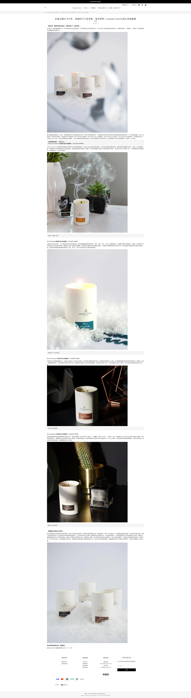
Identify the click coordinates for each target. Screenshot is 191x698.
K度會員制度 (64, 663)
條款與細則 (85, 665)
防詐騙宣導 (85, 667)
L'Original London (77, 8)
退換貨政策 (85, 663)
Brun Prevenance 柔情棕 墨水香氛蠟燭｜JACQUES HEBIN (63, 358)
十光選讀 (110, 8)
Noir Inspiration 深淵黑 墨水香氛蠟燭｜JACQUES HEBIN (62, 434)
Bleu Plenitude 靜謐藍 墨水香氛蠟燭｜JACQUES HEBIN (62, 241)
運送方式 (85, 661)
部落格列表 (50, 12)
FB (65, 648)
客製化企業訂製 (102, 8)
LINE (71, 648)
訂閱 (126, 670)
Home (46, 12)
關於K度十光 (117, 8)
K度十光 (86, 8)
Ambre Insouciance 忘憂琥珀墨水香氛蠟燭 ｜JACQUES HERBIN (65, 143)
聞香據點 (93, 8)
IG (67, 648)
